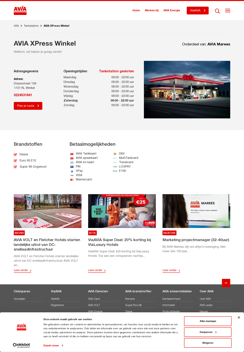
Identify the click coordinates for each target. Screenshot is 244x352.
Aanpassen (206, 331)
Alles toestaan (208, 321)
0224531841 (23, 95)
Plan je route (25, 106)
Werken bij (152, 10)
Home (136, 10)
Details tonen (51, 345)
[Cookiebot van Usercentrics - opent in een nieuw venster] (21, 345)
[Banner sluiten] (239, 317)
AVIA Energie (171, 10)
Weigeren (207, 342)
